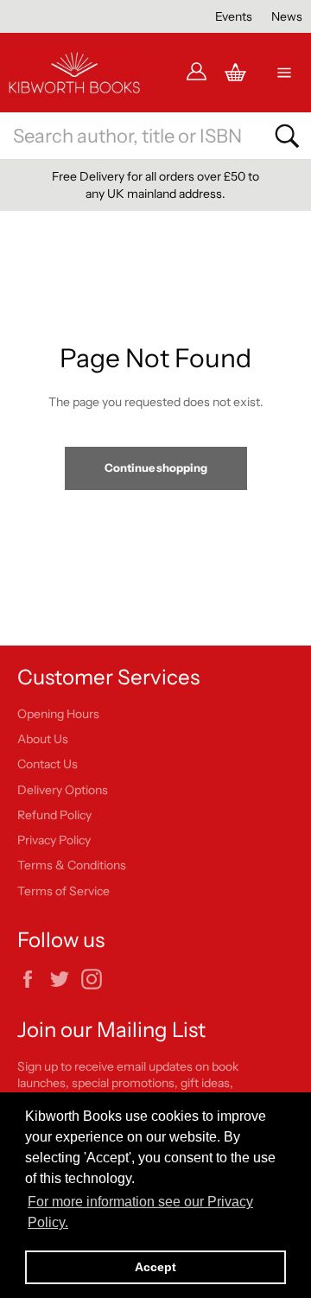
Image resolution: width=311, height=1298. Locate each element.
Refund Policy (54, 815)
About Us (42, 739)
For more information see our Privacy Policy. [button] (140, 1212)
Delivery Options (62, 790)
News (286, 16)
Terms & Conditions (71, 865)
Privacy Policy (54, 840)
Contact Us (47, 764)
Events (233, 16)
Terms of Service (63, 891)
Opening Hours (58, 714)
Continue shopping (156, 467)
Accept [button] (155, 1267)
